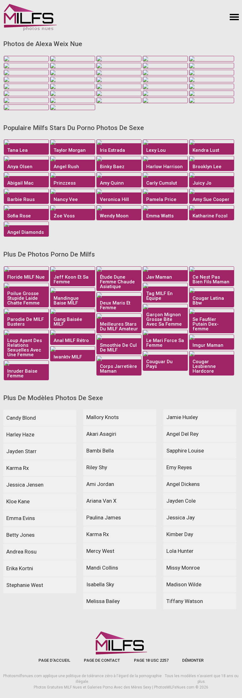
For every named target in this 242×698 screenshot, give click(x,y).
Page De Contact (102, 660)
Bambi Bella (100, 450)
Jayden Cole (181, 501)
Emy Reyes (179, 467)
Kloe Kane (18, 501)
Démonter (193, 660)
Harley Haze (20, 434)
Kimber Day (179, 534)
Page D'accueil (54, 660)
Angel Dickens (183, 484)
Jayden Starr (21, 451)
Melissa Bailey (103, 601)
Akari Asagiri (101, 434)
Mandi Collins (102, 568)
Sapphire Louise (185, 450)
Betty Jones (20, 535)
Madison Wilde (183, 584)
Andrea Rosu (21, 551)
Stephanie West (24, 585)
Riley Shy (96, 467)
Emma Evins (20, 518)
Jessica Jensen (24, 485)
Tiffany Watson (184, 601)
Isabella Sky (100, 584)
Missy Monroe (183, 568)
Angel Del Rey (182, 434)
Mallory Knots (102, 417)
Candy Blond (21, 418)
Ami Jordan (100, 484)
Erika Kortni (19, 568)
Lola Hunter (179, 551)
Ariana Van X (101, 501)
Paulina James (103, 517)
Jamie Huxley (182, 417)
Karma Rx (17, 468)
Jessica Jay (180, 517)
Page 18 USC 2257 (151, 660)
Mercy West (100, 551)
